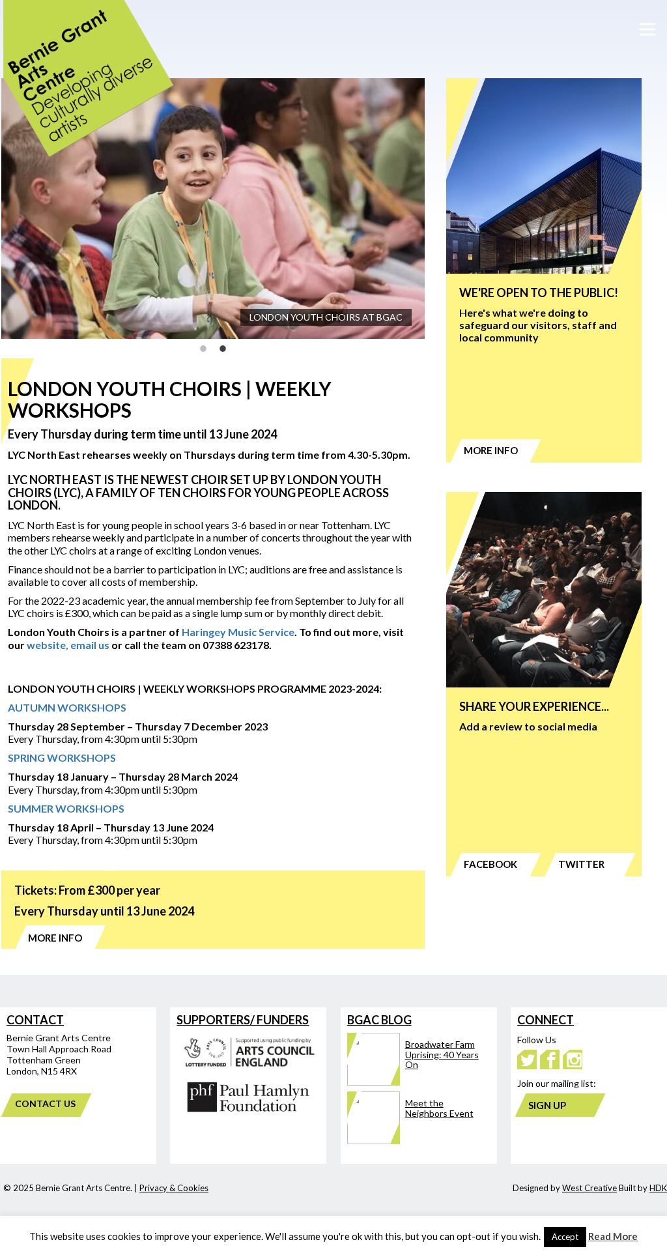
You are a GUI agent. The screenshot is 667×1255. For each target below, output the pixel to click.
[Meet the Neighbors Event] (413, 1140)
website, (47, 645)
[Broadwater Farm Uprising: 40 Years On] (413, 1082)
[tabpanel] (213, 208)
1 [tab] (203, 348)
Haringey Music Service (238, 632)
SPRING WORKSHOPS (62, 757)
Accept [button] (565, 1237)
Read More (613, 1236)
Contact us (45, 1103)
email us (89, 645)
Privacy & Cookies (173, 1188)
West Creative (589, 1188)
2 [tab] (222, 348)
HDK (658, 1188)
